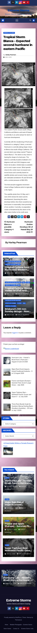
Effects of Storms (10, 303)
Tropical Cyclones (9, 32)
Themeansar (18, 620)
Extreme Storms (18, 10)
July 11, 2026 (11, 554)
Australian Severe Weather (13, 261)
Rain (23, 282)
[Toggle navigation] (16, 20)
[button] (30, 20)
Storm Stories (7, 628)
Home (6, 624)
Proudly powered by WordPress (13, 617)
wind (18, 264)
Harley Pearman (11, 55)
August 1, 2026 (12, 529)
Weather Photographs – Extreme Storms (21, 624)
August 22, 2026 (12, 486)
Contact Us (16, 628)
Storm (28, 282)
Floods (19, 303)
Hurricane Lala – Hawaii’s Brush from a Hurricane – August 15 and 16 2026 (18, 483)
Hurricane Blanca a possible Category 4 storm (9, 227)
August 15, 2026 (12, 508)
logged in (15, 333)
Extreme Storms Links (27, 628)
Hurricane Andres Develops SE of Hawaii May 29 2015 (26, 227)
